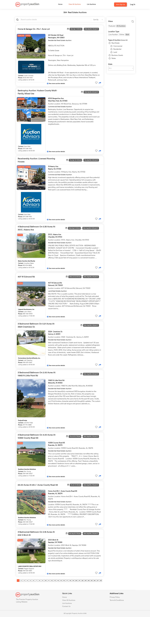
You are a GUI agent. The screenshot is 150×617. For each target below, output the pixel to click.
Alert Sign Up (120, 4)
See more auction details (57, 83)
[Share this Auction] (100, 83)
